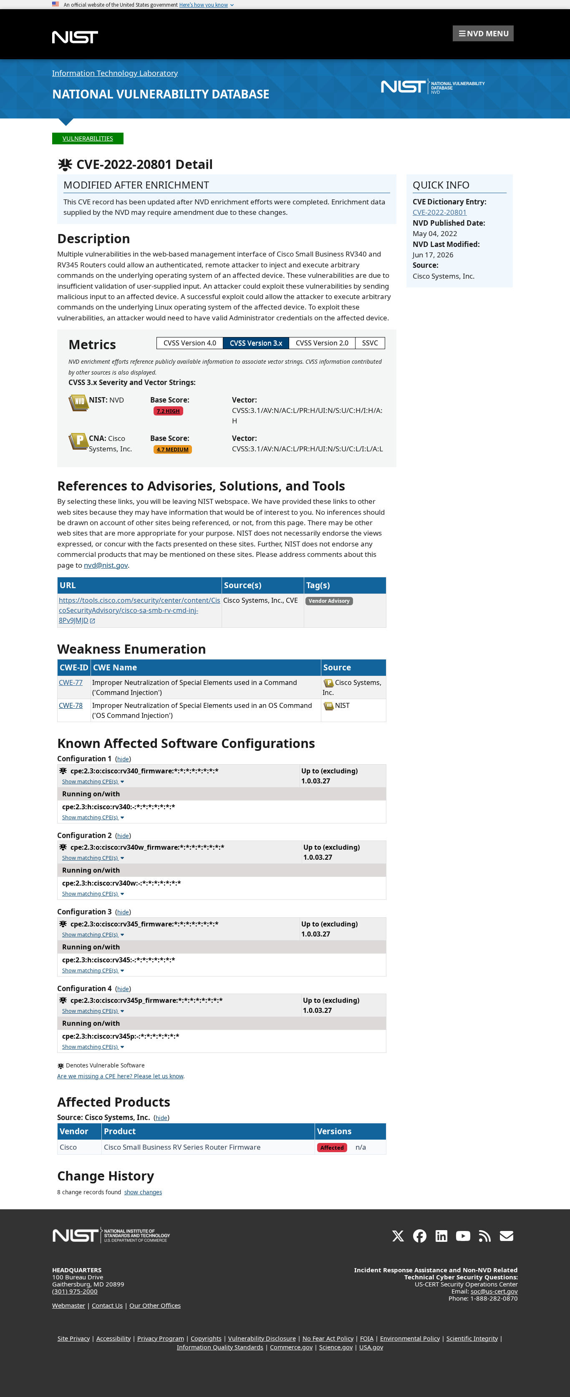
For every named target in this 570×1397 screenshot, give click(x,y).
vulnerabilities (88, 138)
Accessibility (113, 1338)
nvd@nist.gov (106, 565)
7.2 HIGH (168, 411)
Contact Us (107, 1305)
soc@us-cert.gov (494, 1291)
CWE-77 (71, 682)
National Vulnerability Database (161, 94)
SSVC (370, 342)
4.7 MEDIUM (173, 449)
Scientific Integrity (472, 1338)
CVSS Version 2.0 (322, 342)
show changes (143, 1192)
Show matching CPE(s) (90, 781)
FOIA (366, 1338)
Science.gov (336, 1347)
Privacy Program (160, 1338)
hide (123, 759)
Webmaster (68, 1305)
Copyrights (206, 1338)
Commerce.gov (291, 1347)
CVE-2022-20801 (440, 212)
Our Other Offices (155, 1305)
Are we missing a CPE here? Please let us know (120, 1076)
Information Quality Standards (220, 1347)
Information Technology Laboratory (115, 73)
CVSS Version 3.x (256, 342)
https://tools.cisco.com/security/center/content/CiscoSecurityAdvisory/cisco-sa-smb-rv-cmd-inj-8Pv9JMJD (139, 610)
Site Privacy (74, 1338)
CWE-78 (71, 705)
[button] (483, 33)
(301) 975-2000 (75, 1291)
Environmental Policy (410, 1338)
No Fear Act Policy (328, 1338)
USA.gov (371, 1347)
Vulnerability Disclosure (262, 1338)
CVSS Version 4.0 (190, 342)
